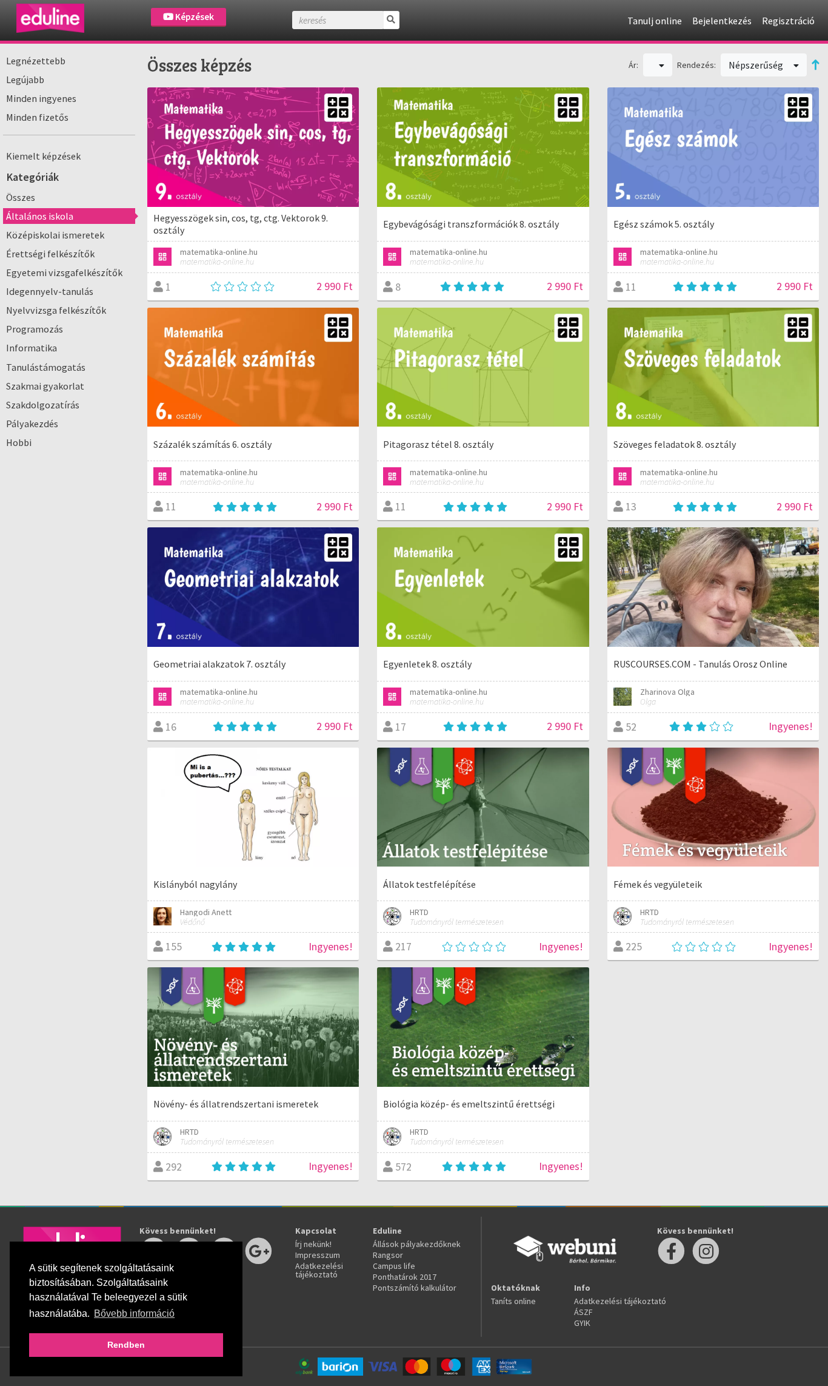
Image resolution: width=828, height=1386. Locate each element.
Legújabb (25, 79)
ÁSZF (583, 1312)
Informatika (31, 348)
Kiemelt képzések (43, 156)
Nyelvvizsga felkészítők (56, 310)
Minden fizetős (37, 117)
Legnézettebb (35, 61)
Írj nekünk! (313, 1244)
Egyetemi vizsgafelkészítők (64, 272)
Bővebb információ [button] (134, 1313)
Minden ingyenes (41, 98)
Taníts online (513, 1301)
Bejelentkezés (722, 21)
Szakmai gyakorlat (45, 386)
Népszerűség (757, 65)
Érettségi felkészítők (50, 254)
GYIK (582, 1322)
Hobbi (19, 442)
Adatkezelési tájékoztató (319, 1270)
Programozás (34, 329)
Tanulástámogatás (45, 367)
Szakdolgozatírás (42, 405)
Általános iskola (39, 216)
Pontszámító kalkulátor (414, 1287)
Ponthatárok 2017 (404, 1276)
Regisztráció (788, 21)
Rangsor (388, 1254)
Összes (20, 197)
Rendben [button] (126, 1345)
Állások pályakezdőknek (417, 1244)
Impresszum (317, 1254)
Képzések (193, 16)
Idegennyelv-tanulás (49, 291)
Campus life (394, 1265)
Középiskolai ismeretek (55, 235)
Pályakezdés (32, 423)
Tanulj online (654, 21)
